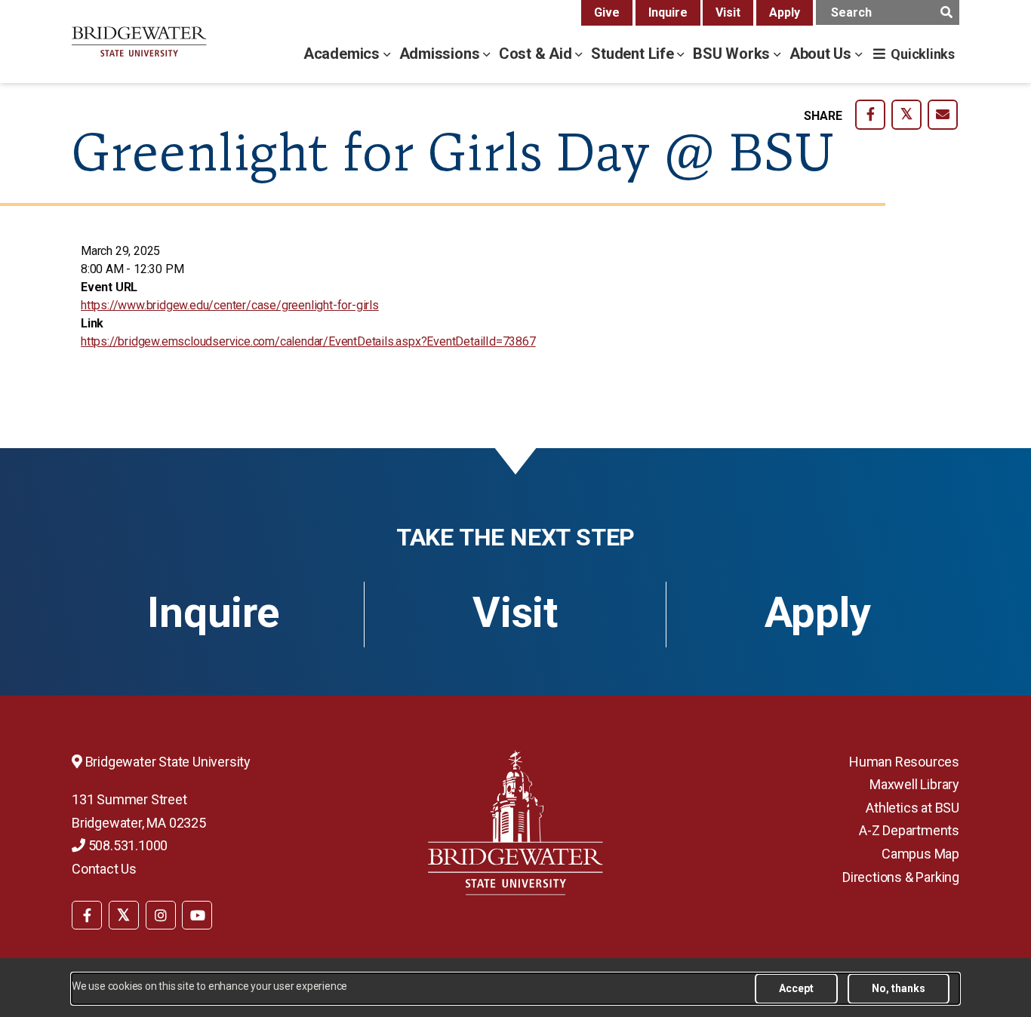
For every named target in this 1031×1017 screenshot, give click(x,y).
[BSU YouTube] (197, 915)
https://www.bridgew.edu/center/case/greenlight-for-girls (230, 305)
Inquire (668, 12)
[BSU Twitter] (124, 915)
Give (607, 12)
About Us (822, 54)
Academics (343, 54)
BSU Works (733, 54)
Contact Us (104, 869)
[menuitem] (87, 913)
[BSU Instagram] (161, 915)
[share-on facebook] (870, 115)
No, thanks (898, 988)
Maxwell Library (914, 784)
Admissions (441, 54)
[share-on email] (943, 115)
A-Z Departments (909, 830)
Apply (784, 12)
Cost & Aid (537, 54)
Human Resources (904, 762)
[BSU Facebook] (87, 915)
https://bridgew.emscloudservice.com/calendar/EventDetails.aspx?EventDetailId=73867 (308, 341)
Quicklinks (923, 54)
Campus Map (920, 854)
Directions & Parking (900, 877)
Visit (728, 12)
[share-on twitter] (906, 115)
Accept (796, 988)
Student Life (634, 54)
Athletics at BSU (912, 808)
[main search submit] (946, 12)
